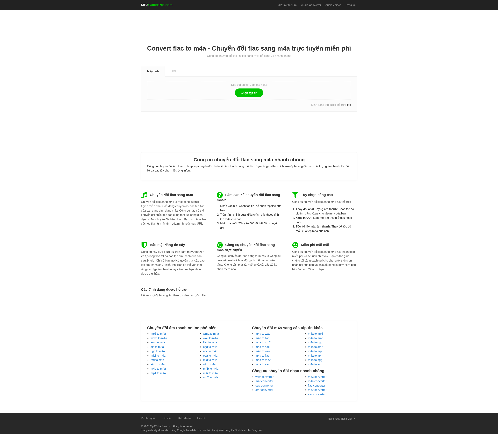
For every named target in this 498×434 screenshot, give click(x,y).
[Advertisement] (249, 23)
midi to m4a (158, 355)
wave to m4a (159, 338)
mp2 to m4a (210, 377)
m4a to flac (262, 338)
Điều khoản (184, 418)
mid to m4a (210, 359)
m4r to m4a (210, 373)
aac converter (316, 394)
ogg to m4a (210, 346)
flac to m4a (210, 342)
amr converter (264, 389)
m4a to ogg (315, 342)
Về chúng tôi (148, 418)
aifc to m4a (158, 364)
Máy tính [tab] (153, 71)
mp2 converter (317, 389)
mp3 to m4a (158, 333)
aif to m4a (209, 364)
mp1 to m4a (158, 373)
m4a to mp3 (315, 333)
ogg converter (264, 385)
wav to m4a (210, 338)
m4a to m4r (315, 338)
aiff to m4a (157, 346)
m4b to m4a (210, 368)
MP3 (157, 5)
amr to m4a (158, 342)
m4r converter (264, 381)
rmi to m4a (157, 359)
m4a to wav (262, 333)
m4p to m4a (158, 368)
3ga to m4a (158, 351)
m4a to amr (315, 346)
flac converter (316, 385)
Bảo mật (166, 418)
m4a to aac (262, 346)
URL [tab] (174, 71)
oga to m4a (210, 355)
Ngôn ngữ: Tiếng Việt (340, 418)
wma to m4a (211, 333)
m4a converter (317, 381)
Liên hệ (201, 418)
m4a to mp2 (263, 342)
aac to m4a (210, 351)
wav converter (264, 376)
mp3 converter (317, 376)
